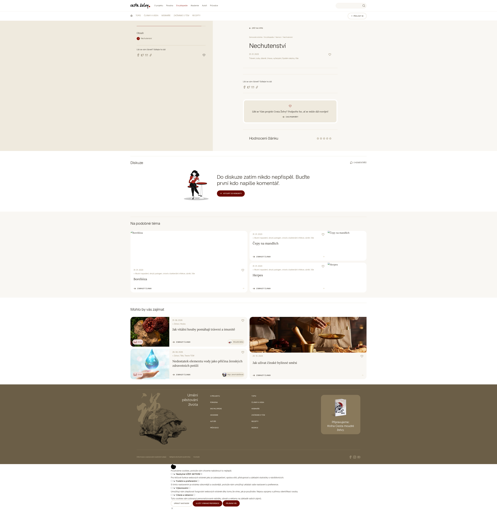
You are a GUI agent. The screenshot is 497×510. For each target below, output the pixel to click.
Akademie (195, 6)
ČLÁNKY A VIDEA (151, 15)
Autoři (204, 6)
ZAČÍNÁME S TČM (181, 15)
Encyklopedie (182, 6)
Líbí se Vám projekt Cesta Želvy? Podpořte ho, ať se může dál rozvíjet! (290, 114)
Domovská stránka (255, 37)
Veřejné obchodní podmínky (179, 457)
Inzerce (254, 428)
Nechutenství (146, 38)
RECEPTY (196, 15)
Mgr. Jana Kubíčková (235, 374)
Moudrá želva (238, 342)
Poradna (169, 6)
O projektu (158, 6)
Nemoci (278, 37)
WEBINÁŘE (166, 15)
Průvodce (214, 6)
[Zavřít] (172, 508)
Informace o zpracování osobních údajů (151, 457)
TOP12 (138, 15)
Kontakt (196, 457)
